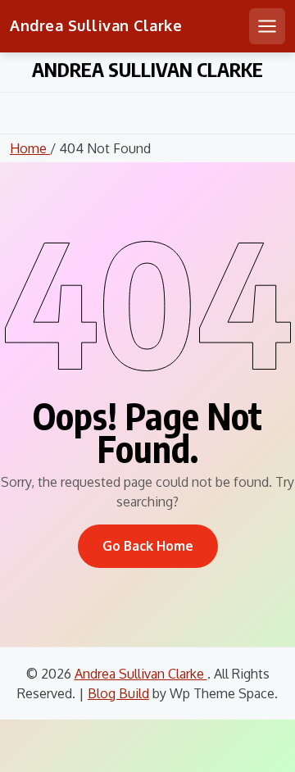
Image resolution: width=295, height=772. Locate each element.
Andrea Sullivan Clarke (96, 25)
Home (30, 148)
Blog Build (118, 693)
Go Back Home (147, 546)
